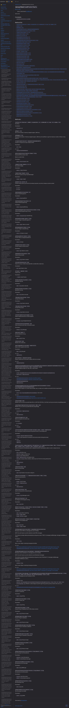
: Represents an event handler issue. (31, 398)
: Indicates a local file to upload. (29, 378)
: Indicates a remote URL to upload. (29, 379)
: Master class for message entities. (36, 587)
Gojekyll (2, 706)
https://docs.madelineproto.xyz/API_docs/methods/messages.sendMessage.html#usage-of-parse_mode (37, 546)
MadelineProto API (18, 4)
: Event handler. (26, 396)
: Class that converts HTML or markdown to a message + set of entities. (37, 548)
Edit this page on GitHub (18, 705)
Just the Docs (7, 704)
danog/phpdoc (24, 700)
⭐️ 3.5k (7, 1)
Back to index (18, 9)
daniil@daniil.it (29, 11)
